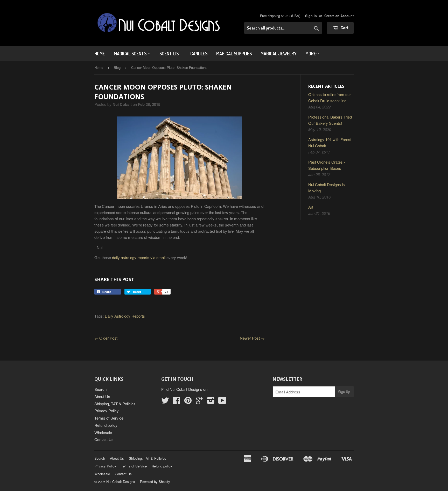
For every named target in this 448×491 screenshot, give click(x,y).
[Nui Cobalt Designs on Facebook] (176, 402)
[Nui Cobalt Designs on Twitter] (165, 402)
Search (100, 389)
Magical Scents (131, 53)
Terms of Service (108, 418)
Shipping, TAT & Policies (115, 403)
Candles (198, 53)
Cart (344, 27)
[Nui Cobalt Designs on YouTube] (222, 402)
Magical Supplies (234, 53)
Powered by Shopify (155, 481)
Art (310, 207)
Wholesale (103, 432)
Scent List (170, 53)
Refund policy (105, 425)
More (310, 53)
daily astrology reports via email (138, 257)
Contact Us (104, 439)
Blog (117, 67)
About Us (102, 396)
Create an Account (339, 15)
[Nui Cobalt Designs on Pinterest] (188, 402)
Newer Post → (252, 338)
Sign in (311, 15)
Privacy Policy (106, 410)
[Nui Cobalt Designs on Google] (199, 402)
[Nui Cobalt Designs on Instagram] (211, 402)
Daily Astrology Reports (125, 316)
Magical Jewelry (279, 53)
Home (99, 53)
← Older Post (105, 338)
